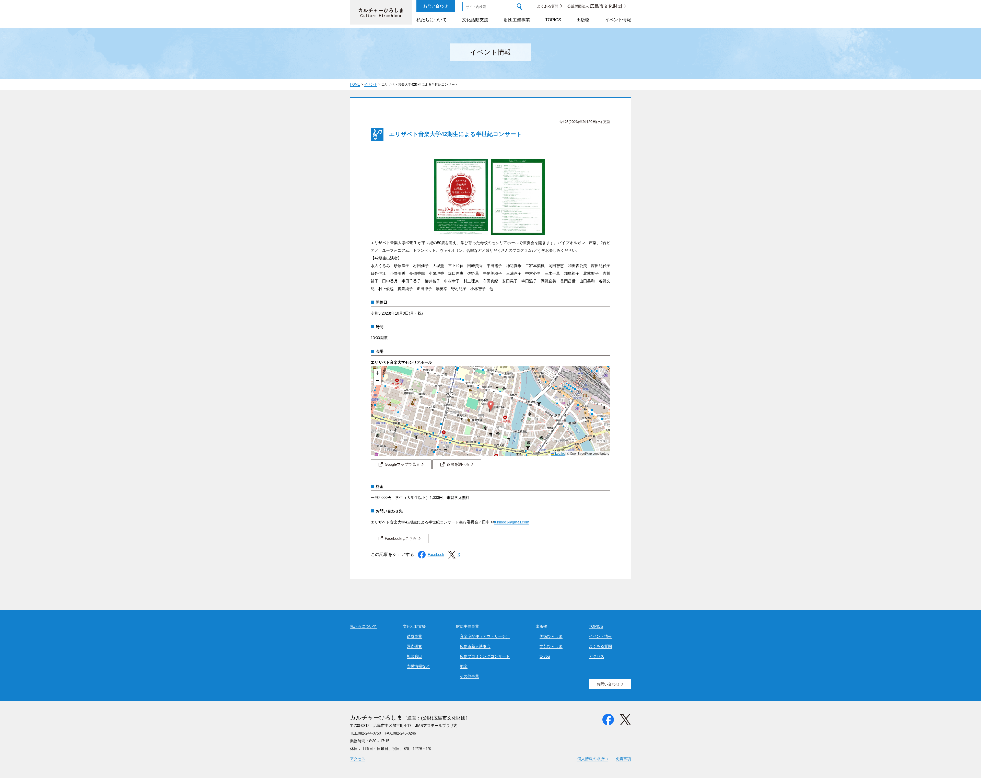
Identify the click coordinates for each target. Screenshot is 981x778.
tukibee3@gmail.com (511, 522)
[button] (490, 406)
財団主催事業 (517, 19)
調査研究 (414, 646)
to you (545, 656)
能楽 (464, 666)
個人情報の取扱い (592, 759)
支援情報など (418, 666)
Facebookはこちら (401, 538)
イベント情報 (618, 19)
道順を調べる (458, 464)
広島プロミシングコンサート (485, 656)
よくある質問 (547, 6)
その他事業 (469, 676)
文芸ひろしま (551, 646)
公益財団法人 (594, 6)
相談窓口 (414, 656)
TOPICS (553, 19)
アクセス (596, 656)
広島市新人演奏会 (475, 646)
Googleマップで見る (402, 464)
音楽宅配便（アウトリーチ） (485, 636)
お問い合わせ (435, 6)
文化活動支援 (475, 19)
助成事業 (414, 636)
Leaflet (559, 453)
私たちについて (431, 19)
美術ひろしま (551, 636)
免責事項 (623, 759)
